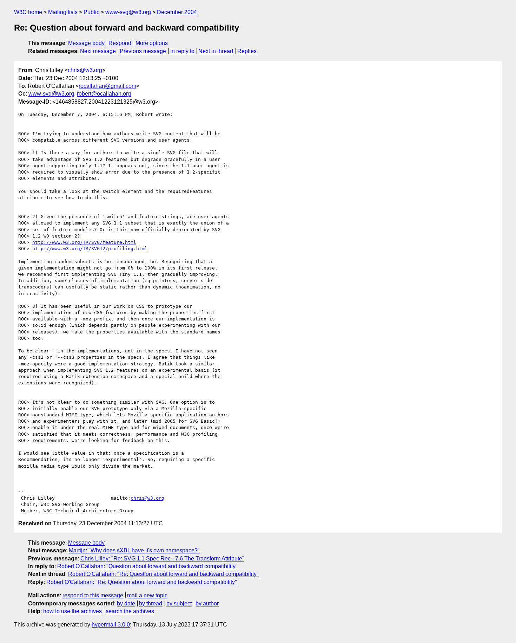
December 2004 (177, 12)
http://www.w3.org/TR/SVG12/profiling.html (89, 248)
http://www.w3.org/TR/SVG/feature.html (84, 242)
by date (126, 603)
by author (207, 603)
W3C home (28, 12)
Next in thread (215, 51)
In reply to (182, 51)
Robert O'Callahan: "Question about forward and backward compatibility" (147, 566)
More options (151, 43)
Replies (247, 51)
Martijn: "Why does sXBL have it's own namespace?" (134, 550)
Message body (86, 43)
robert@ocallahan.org (104, 94)
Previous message (143, 51)
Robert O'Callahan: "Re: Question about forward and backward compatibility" (163, 574)
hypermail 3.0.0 (111, 625)
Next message (98, 51)
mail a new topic (147, 595)
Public (91, 12)
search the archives (130, 611)
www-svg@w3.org (128, 12)
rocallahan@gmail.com (107, 86)
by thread (150, 603)
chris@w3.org (85, 70)
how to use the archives (72, 611)
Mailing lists (63, 12)
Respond (119, 43)
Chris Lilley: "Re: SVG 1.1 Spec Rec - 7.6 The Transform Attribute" (162, 558)
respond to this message (92, 595)
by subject (179, 603)
